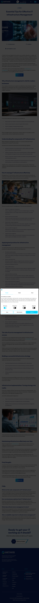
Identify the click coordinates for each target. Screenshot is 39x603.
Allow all (31, 312)
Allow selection (19, 312)
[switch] (14, 308)
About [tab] (32, 292)
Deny (7, 312)
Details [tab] (19, 292)
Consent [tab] (6, 292)
